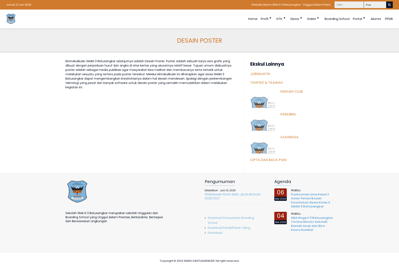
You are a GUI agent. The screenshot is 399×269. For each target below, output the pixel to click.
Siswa (294, 19)
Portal (357, 19)
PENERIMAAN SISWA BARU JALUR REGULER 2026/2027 (232, 196)
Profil (264, 19)
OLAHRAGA (289, 137)
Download (215, 233)
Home (252, 19)
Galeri (311, 19)
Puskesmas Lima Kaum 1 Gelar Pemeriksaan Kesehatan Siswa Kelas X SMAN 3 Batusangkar (310, 200)
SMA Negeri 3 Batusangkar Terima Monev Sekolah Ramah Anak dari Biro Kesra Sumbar (312, 224)
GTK (279, 19)
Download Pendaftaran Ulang (229, 228)
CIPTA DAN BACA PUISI (268, 160)
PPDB (389, 19)
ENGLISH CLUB (291, 91)
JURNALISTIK (260, 73)
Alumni (376, 19)
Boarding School (337, 19)
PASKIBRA (288, 114)
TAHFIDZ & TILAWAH (266, 82)
